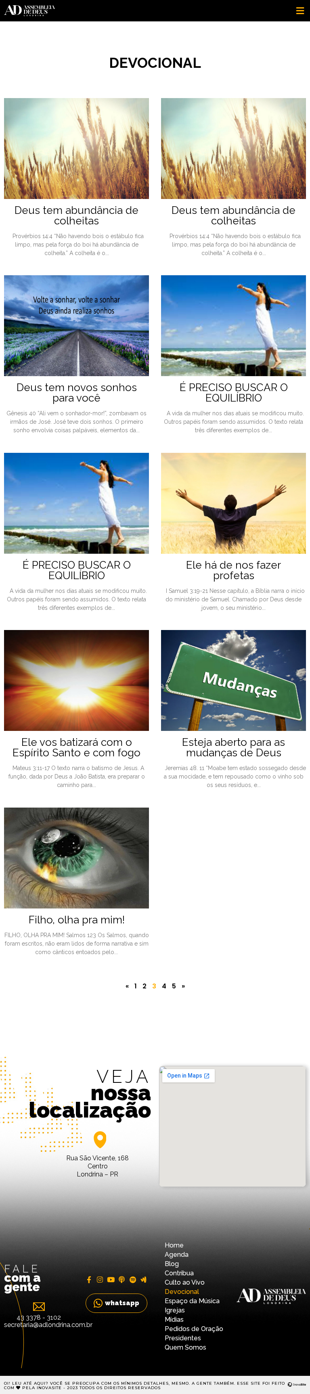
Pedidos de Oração (194, 1329)
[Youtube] (110, 1279)
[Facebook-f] (89, 1279)
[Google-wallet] (143, 1279)
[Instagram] (99, 1279)
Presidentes (183, 1338)
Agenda (177, 1254)
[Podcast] (121, 1279)
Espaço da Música (192, 1301)
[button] (300, 10)
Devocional (182, 1292)
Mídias (174, 1319)
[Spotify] (132, 1279)
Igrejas (175, 1310)
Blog (172, 1264)
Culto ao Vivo (185, 1282)
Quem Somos (185, 1347)
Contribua (179, 1273)
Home (174, 1245)
